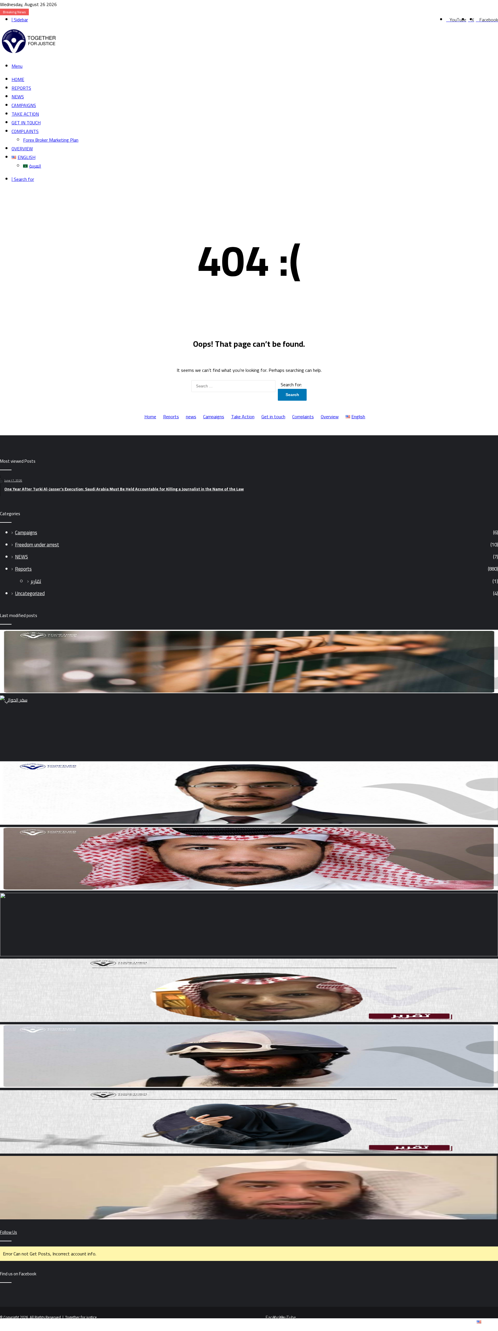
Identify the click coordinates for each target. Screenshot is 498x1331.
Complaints (25, 131)
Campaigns (24, 105)
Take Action (25, 114)
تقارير (36, 581)
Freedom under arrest (37, 544)
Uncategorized (30, 593)
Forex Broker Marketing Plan (50, 140)
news (18, 96)
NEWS (21, 556)
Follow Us (8, 1232)
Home (18, 79)
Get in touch (26, 122)
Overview (22, 148)
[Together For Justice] (28, 52)
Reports (21, 88)
